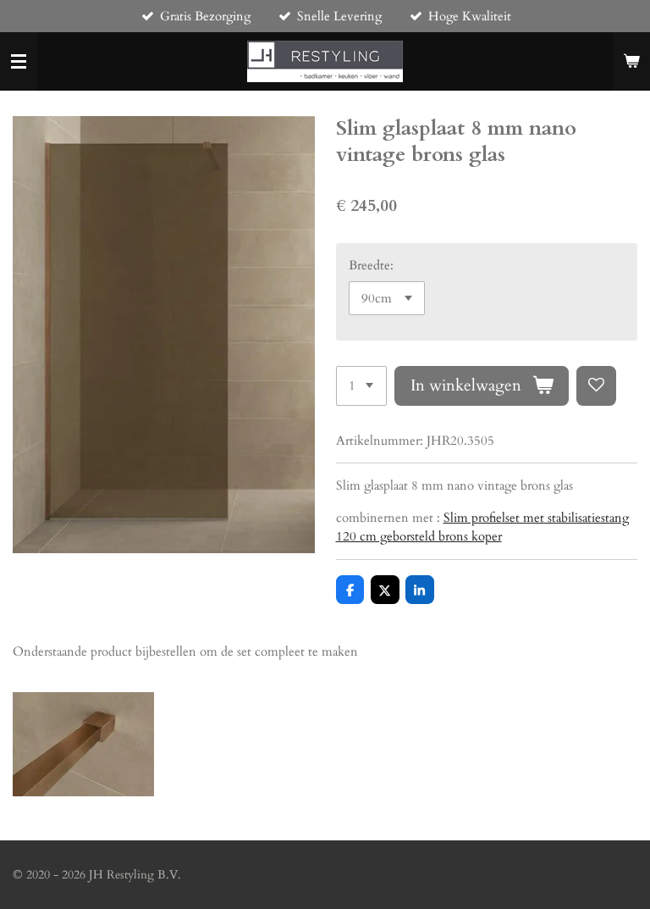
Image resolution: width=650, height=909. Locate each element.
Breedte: (371, 265)
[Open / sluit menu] (18, 61)
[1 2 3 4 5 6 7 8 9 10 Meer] (361, 386)
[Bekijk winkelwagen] (631, 61)
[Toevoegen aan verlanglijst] (596, 386)
